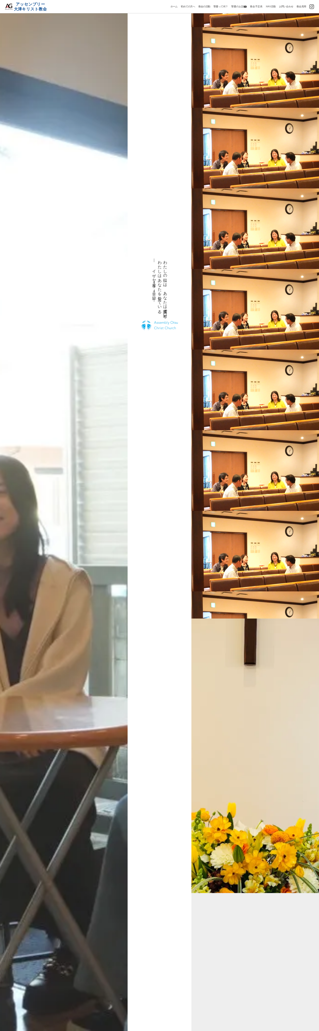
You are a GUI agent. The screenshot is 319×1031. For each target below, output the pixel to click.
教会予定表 (256, 6)
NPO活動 (271, 6)
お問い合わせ (286, 6)
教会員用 (301, 6)
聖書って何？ (220, 6)
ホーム (174, 6)
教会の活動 (204, 6)
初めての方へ (188, 6)
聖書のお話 (237, 6)
